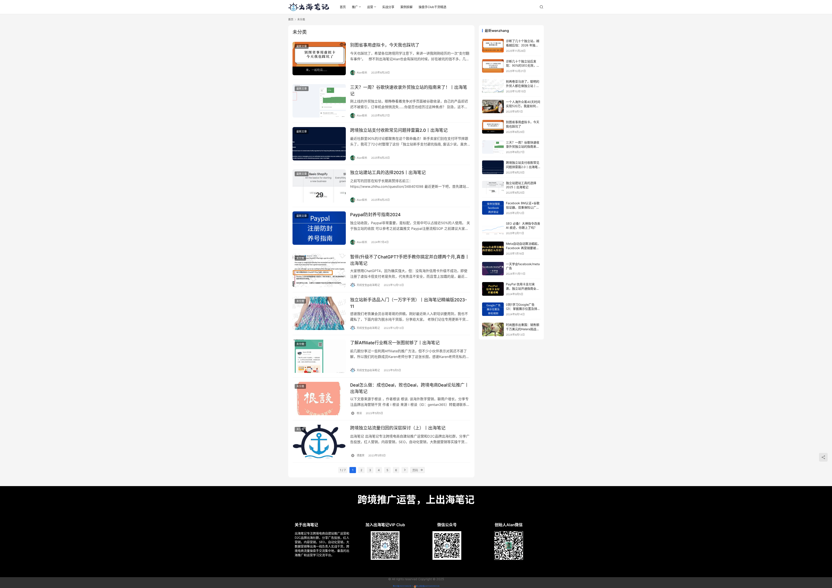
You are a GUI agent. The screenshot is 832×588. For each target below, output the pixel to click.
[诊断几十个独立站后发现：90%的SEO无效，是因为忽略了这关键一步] (493, 66)
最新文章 (301, 46)
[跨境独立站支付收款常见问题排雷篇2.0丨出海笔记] (319, 143)
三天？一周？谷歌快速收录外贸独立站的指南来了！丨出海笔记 (408, 90)
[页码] (422, 470)
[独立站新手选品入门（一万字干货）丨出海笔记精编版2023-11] (319, 313)
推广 (355, 7)
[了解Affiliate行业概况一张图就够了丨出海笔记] (319, 356)
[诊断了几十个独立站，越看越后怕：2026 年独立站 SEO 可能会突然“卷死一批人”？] (493, 45)
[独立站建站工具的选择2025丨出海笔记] (319, 186)
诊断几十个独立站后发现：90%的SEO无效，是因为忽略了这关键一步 (523, 65)
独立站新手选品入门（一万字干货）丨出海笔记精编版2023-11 (408, 303)
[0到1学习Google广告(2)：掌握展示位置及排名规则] (493, 309)
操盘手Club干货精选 (432, 7)
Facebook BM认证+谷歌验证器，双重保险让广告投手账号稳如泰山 (523, 207)
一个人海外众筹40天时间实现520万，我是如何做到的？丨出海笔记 (523, 106)
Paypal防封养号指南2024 (375, 214)
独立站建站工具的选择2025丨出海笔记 (388, 172)
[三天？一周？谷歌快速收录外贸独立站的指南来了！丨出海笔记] (319, 101)
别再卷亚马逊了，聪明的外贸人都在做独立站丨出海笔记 (522, 86)
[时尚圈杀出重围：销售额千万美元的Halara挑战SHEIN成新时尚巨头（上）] (493, 329)
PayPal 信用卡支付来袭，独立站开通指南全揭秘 (522, 288)
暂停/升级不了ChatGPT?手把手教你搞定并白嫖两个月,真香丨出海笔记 (409, 260)
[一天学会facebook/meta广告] (493, 269)
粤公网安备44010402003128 (427, 586)
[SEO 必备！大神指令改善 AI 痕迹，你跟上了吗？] (493, 228)
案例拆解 (406, 7)
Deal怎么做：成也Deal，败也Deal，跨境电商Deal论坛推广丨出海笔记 (409, 388)
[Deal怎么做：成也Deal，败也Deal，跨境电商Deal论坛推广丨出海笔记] (319, 398)
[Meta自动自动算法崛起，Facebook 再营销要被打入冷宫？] (493, 248)
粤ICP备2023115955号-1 (403, 586)
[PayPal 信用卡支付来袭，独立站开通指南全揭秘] (493, 289)
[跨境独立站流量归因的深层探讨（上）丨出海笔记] (319, 441)
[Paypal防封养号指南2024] (319, 228)
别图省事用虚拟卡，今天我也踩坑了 (384, 45)
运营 (370, 7)
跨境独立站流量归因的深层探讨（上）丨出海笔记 (397, 428)
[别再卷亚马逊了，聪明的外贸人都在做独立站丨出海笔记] (493, 86)
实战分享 (388, 7)
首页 (343, 7)
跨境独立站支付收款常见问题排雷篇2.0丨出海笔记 (399, 130)
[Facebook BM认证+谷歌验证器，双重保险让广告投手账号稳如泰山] (493, 208)
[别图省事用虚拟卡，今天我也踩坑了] (319, 58)
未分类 (300, 258)
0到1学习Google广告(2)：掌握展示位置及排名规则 (523, 309)
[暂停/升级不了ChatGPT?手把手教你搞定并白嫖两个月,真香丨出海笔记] (319, 270)
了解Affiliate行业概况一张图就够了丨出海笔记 (395, 342)
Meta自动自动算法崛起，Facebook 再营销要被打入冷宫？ (523, 248)
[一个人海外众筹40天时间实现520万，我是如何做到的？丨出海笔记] (493, 106)
